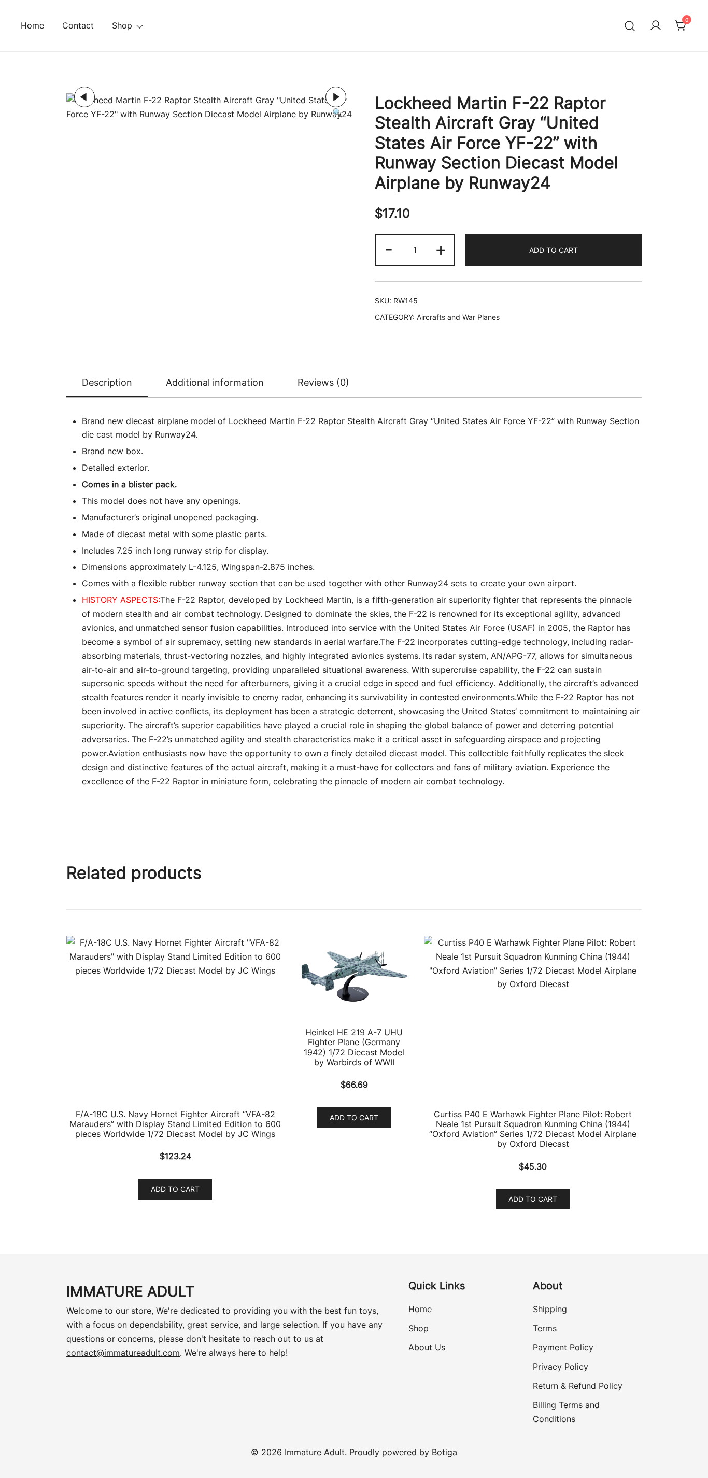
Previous (84, 97)
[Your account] (655, 26)
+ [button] (441, 249)
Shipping (550, 1309)
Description (107, 382)
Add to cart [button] (175, 1189)
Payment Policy (563, 1347)
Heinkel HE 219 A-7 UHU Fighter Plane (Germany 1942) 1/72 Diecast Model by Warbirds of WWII (354, 1047)
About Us (426, 1347)
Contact (78, 25)
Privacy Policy (560, 1366)
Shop (418, 1328)
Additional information (215, 382)
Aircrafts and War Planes (458, 317)
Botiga (444, 1452)
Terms (545, 1328)
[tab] (107, 383)
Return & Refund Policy (577, 1386)
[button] (337, 113)
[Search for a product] (630, 26)
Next (335, 97)
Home (32, 25)
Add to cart (553, 250)
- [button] (389, 249)
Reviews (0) (323, 382)
